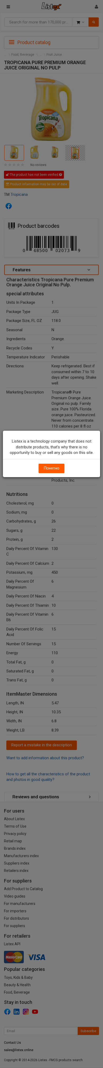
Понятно (51, 468)
